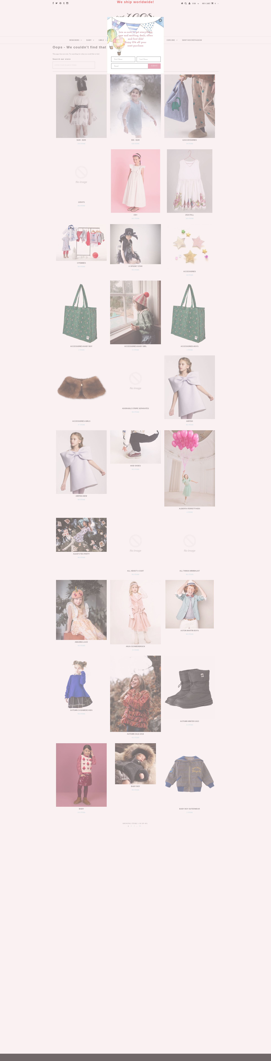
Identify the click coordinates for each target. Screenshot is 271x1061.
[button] (160, 20)
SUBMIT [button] (154, 66)
